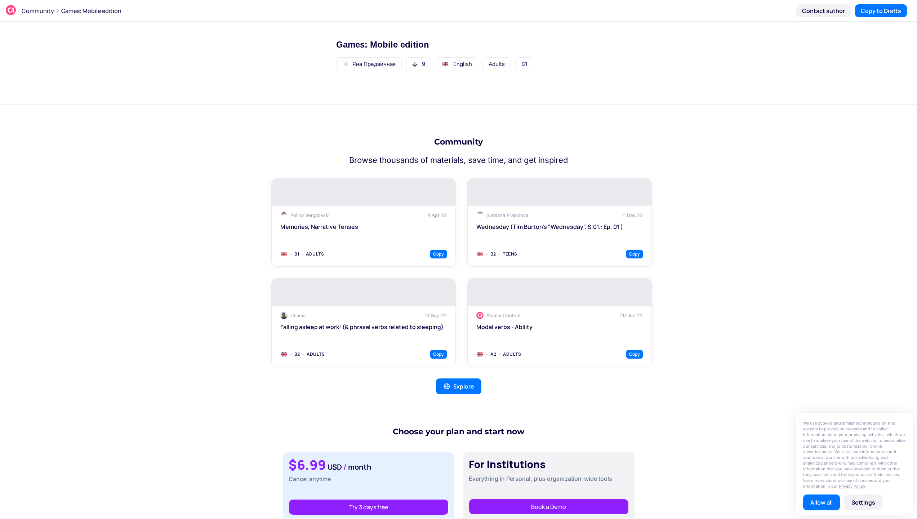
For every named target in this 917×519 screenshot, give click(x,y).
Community (38, 11)
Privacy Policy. (852, 486)
